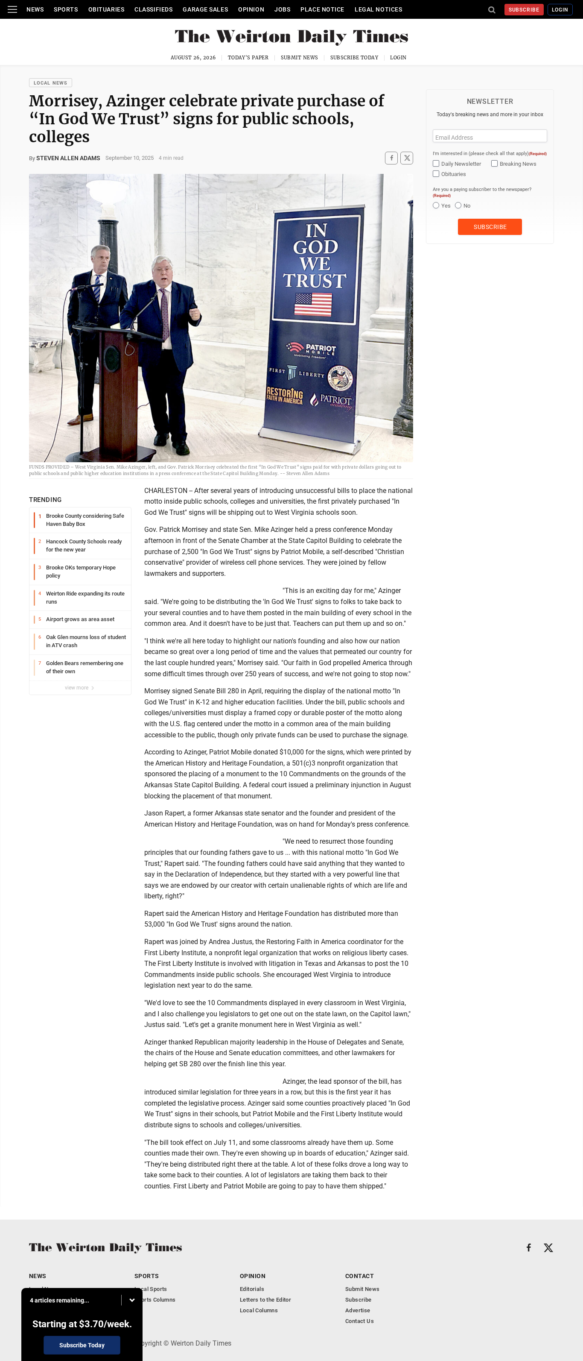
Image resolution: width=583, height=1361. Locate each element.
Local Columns (259, 1310)
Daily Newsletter (461, 164)
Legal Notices (378, 9)
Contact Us (359, 1321)
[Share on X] (407, 158)
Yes (446, 205)
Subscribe (524, 10)
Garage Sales (205, 9)
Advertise (357, 1310)
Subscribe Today (354, 58)
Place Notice (322, 9)
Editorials (252, 1289)
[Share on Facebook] (391, 158)
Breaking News (518, 164)
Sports (66, 9)
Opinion (251, 9)
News (35, 9)
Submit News (299, 58)
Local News (50, 83)
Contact (359, 1276)
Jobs (282, 9)
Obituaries (106, 9)
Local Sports (150, 1289)
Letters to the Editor (265, 1299)
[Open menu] (12, 9)
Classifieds (153, 9)
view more (77, 688)
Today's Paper (248, 58)
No (466, 205)
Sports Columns (154, 1299)
